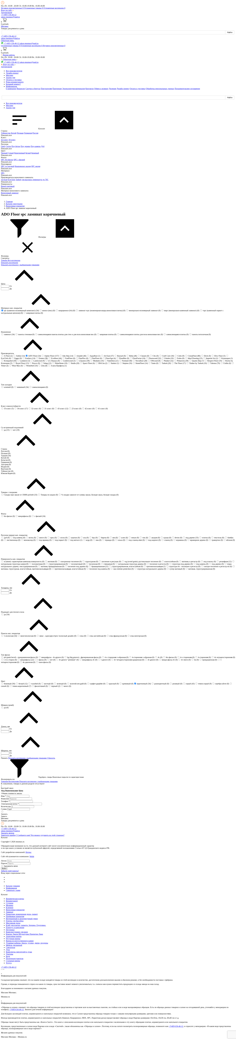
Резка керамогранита (14, 82)
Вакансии (21, 89)
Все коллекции (14, 260)
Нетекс (28, 852)
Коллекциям (13, 781)
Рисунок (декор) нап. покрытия (14, 535)
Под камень (36, 146)
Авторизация (6, 12)
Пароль (4, 863)
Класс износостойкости (11, 406)
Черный (4, 153)
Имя (3, 796)
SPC (3, 173)
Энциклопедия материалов (73, 89)
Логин (3, 861)
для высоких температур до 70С (35, 180)
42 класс (4, 140)
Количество (6, 806)
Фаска (4, 514)
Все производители (14, 71)
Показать (4, 758)
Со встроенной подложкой (12, 427)
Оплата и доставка (14, 80)
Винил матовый (8, 186)
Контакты (89, 89)
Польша (20, 133)
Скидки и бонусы (32, 89)
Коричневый (19, 153)
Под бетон (15, 146)
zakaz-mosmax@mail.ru (10, 17)
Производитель (7, 353)
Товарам (4, 781)
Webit (32, 856)
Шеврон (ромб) (7, 705)
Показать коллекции (9, 263)
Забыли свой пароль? (10, 871)
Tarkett (18, 180)
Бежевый (35, 153)
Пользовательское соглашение (187, 89)
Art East (4, 180)
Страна (4, 449)
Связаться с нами (13, 890)
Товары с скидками (9, 492)
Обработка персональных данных (160, 89)
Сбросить (51, 758)
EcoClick (11, 180)
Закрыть (4, 816)
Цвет (3, 681)
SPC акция (35, 166)
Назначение (6, 332)
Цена (3, 284)
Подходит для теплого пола (13, 612)
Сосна (8, 146)
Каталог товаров (13, 886)
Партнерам (57, 89)
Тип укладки (6, 385)
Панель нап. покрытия (10, 633)
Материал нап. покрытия (11, 308)
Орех (3, 146)
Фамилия (5, 799)
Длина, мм (5, 726)
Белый (28, 153)
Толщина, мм (7, 588)
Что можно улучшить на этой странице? (47, 835)
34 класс (11, 140)
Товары (4, 260)
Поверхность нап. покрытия (13, 559)
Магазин (9, 75)
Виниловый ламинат (10, 193)
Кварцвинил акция (23, 166)
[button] (7, 10)
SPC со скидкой (7, 166)
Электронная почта (10, 804)
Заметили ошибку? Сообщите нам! (16, 835)
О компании (11, 89)
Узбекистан (6, 133)
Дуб (42, 146)
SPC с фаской (19, 160)
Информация (11, 888)
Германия (28, 133)
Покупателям (46, 89)
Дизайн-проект (12, 73)
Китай (13, 133)
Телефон (5, 801)
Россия (35, 133)
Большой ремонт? (13, 84)
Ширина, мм (6, 751)
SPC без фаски (7, 160)
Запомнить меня (11, 866)
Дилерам (112, 89)
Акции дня (10, 77)
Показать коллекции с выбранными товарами (20, 265)
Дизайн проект (123, 89)
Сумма (4, 809)
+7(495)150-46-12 (16, 1009)
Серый (11, 153)
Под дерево (25, 146)
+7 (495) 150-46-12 (8, 15)
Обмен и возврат (101, 89)
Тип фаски (5, 655)
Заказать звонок (7, 833)
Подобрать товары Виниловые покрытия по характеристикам (61, 777)
